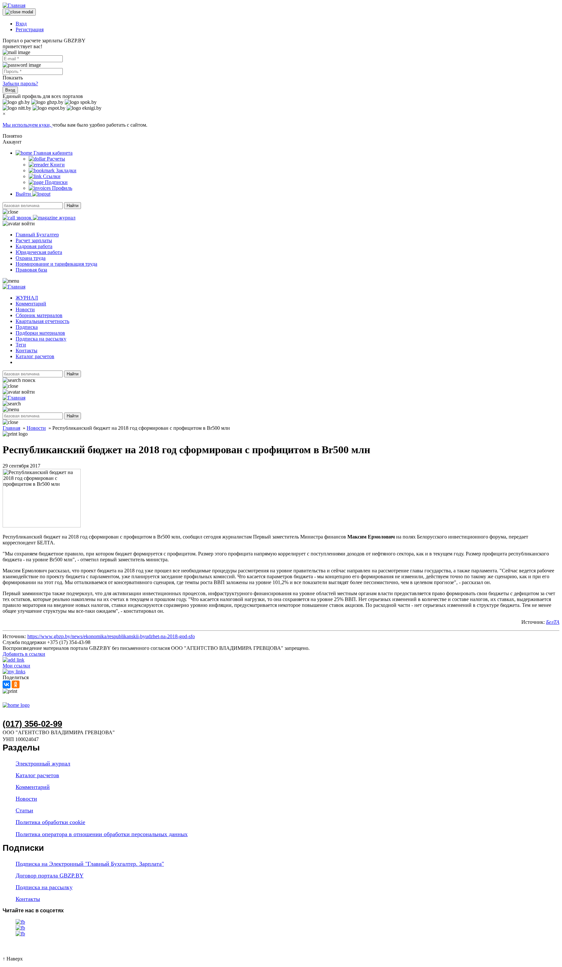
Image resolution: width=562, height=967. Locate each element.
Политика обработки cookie (50, 822)
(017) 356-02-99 (32, 724)
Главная (11, 428)
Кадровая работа (34, 246)
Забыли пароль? (20, 83)
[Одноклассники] (16, 684)
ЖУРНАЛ (27, 298)
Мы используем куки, (27, 125)
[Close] (19, 12)
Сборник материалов (39, 315)
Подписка (27, 327)
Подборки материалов (40, 333)
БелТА (552, 622)
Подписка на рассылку (41, 339)
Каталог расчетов (35, 356)
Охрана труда (31, 258)
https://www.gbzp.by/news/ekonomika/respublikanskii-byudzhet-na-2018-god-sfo (111, 636)
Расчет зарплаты (34, 240)
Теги (21, 344)
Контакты (26, 350)
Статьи (24, 810)
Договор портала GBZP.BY (50, 875)
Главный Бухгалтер (37, 234)
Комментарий (31, 303)
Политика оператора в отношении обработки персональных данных (102, 834)
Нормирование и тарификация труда (56, 264)
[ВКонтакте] (6, 684)
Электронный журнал (43, 763)
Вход (21, 23)
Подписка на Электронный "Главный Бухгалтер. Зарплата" (90, 864)
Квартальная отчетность (42, 321)
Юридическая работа (39, 252)
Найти (72, 205)
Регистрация (30, 29)
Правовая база (31, 270)
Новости (25, 309)
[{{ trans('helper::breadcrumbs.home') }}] (16, 705)
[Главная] (14, 5)
